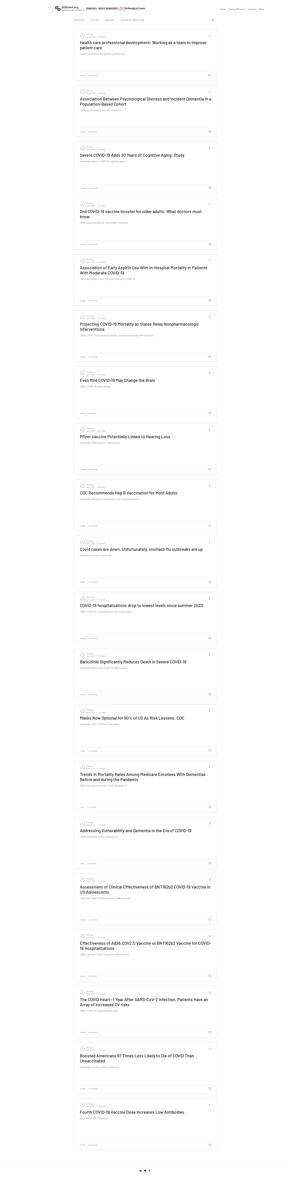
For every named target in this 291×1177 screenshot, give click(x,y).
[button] (212, 20)
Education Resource (132, 19)
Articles (94, 19)
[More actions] (210, 35)
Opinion (109, 19)
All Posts (79, 19)
